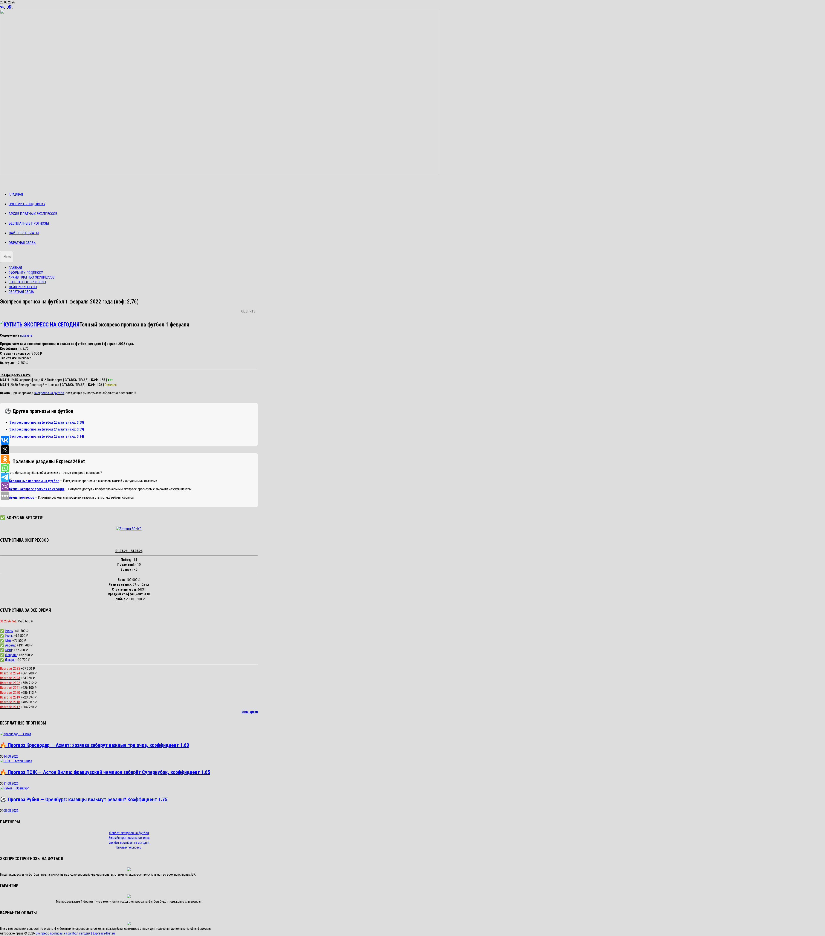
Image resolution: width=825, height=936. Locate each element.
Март (8, 650)
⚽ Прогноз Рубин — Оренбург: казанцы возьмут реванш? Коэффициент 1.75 (83, 800)
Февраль (11, 655)
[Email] (13, 7)
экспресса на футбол (49, 393)
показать (26, 335)
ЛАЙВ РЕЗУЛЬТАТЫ (24, 233)
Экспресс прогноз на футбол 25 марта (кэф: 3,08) (46, 422)
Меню (7, 256)
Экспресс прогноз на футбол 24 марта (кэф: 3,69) (46, 429)
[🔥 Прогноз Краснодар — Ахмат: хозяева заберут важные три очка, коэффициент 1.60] (15, 734)
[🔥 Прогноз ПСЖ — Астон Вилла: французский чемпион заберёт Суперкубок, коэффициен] (16, 761)
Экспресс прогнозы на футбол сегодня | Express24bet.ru (75, 933)
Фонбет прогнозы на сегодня (129, 843)
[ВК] (2, 7)
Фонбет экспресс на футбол (129, 833)
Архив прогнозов (21, 497)
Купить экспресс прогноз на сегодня (36, 489)
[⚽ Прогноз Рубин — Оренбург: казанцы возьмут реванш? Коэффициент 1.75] (14, 788)
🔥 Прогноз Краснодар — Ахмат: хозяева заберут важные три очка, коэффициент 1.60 (94, 745)
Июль (9, 631)
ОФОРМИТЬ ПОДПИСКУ (27, 204)
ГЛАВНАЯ (16, 194)
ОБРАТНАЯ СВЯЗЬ (22, 243)
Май (8, 641)
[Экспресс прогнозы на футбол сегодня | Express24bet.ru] (219, 174)
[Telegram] (10, 7)
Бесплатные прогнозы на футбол (34, 481)
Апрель (10, 645)
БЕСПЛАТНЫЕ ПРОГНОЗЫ (29, 223)
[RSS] (6, 7)
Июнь (9, 636)
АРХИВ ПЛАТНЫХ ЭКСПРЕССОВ (33, 213)
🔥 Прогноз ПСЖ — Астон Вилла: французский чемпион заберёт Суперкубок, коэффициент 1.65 (105, 772)
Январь (10, 660)
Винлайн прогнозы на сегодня (129, 838)
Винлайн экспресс (129, 847)
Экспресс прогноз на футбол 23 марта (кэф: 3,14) (46, 436)
